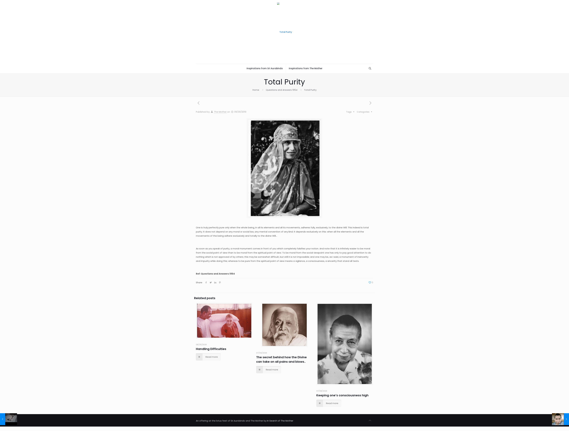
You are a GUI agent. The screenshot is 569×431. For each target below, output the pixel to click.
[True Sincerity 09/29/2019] (8, 419)
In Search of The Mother (280, 420)
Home (255, 89)
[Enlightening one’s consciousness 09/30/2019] (560, 419)
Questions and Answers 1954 (281, 89)
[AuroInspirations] (284, 32)
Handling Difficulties (211, 349)
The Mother (220, 111)
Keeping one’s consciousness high (342, 395)
